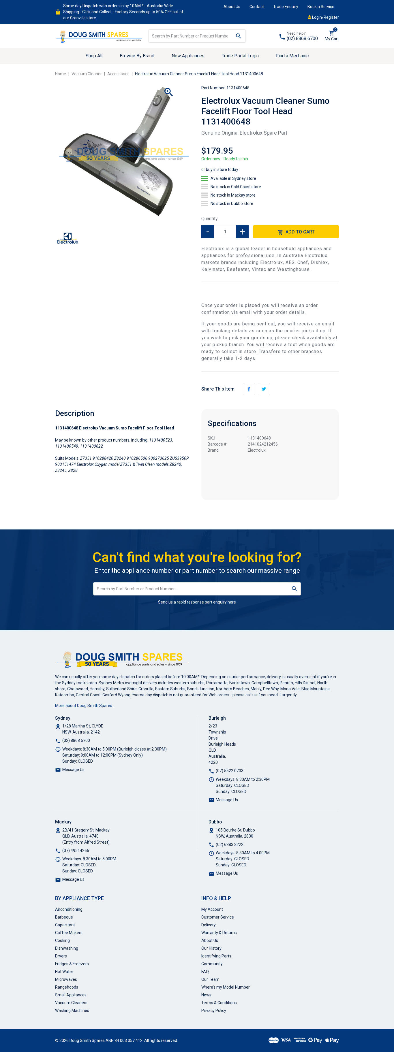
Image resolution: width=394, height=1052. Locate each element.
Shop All (94, 56)
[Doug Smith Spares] (99, 35)
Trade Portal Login (240, 56)
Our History (211, 948)
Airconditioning (68, 909)
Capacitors (65, 925)
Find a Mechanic (292, 56)
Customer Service (217, 917)
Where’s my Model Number (225, 987)
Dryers (61, 956)
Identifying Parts (216, 956)
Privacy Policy (213, 1010)
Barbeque (64, 917)
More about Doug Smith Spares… (85, 705)
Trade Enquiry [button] (285, 6)
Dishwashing (66, 948)
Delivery (208, 925)
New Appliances (188, 56)
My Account (212, 909)
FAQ (205, 971)
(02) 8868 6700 (302, 38)
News (206, 995)
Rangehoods (66, 987)
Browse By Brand (137, 56)
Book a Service (320, 6)
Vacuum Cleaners (71, 1002)
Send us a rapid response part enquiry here (197, 602)
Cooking (62, 940)
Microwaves (66, 979)
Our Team (210, 979)
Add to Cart (299, 232)
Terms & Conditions (219, 1002)
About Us (232, 6)
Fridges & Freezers (72, 963)
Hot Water (64, 971)
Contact (256, 6)
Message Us (73, 769)
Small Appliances (71, 995)
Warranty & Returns (219, 932)
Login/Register (325, 17)
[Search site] (239, 36)
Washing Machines (72, 1010)
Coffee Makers (68, 932)
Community (212, 963)
